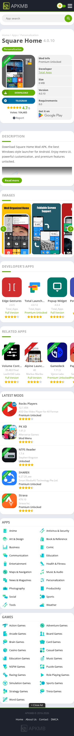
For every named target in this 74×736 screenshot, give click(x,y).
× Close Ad (37, 705)
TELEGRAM (21, 100)
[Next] (70, 228)
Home (5, 35)
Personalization (29, 35)
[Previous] (3, 228)
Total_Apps (45, 72)
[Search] (68, 18)
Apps (15, 35)
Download (21, 92)
